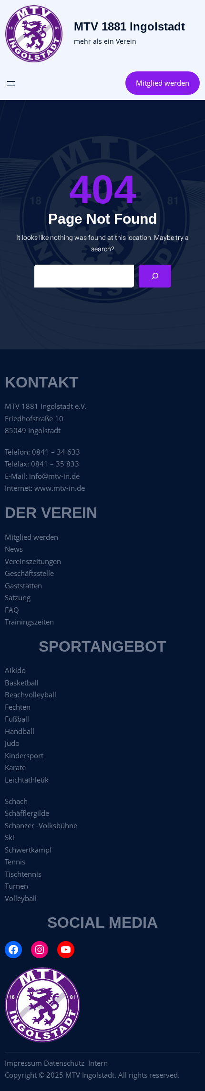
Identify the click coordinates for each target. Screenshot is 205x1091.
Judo (12, 743)
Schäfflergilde (27, 813)
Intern (98, 1063)
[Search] (155, 276)
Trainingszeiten (29, 621)
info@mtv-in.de (54, 476)
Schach (16, 801)
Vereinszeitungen (33, 561)
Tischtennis (23, 874)
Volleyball (21, 898)
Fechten (18, 707)
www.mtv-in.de (59, 488)
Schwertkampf (28, 849)
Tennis (15, 861)
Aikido (15, 670)
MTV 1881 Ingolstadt (129, 26)
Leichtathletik (27, 779)
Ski (9, 837)
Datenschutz (66, 1063)
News (14, 549)
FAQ (12, 610)
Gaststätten (23, 585)
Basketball (22, 682)
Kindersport (24, 755)
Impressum (23, 1063)
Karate (15, 767)
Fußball (17, 719)
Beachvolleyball (30, 694)
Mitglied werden (162, 83)
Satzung (18, 597)
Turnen (16, 886)
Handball (19, 731)
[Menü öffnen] (11, 83)
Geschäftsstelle (29, 573)
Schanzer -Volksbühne (41, 825)
